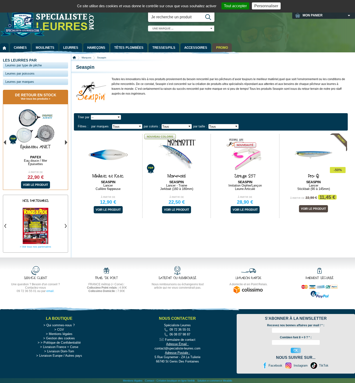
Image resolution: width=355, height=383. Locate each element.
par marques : (101, 126)
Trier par (83, 117)
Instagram (301, 365)
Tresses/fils (163, 47)
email (50, 291)
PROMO (222, 47)
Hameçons (96, 47)
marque (162, 28)
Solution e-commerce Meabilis (214, 380)
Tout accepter (235, 6)
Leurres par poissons (20, 73)
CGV (60, 329)
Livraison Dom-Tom (60, 351)
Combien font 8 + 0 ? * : (296, 337)
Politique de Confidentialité (62, 342)
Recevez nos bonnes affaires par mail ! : (295, 325)
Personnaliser (266, 6)
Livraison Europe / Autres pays (60, 355)
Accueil (74, 57)
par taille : (200, 126)
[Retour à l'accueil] (4, 47)
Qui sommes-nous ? (60, 325)
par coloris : (152, 126)
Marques (86, 57)
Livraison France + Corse (60, 347)
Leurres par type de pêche (23, 65)
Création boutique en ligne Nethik (175, 380)
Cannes (20, 47)
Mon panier (312, 15)
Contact (149, 380)
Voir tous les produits (34, 98)
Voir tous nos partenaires (36, 246)
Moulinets (45, 47)
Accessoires (195, 47)
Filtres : (83, 126)
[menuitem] (4, 47)
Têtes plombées (128, 47)
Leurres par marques (19, 82)
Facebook (275, 365)
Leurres (70, 47)
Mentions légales (60, 334)
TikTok (323, 365)
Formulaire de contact (180, 339)
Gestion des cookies (60, 338)
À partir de (108, 197)
